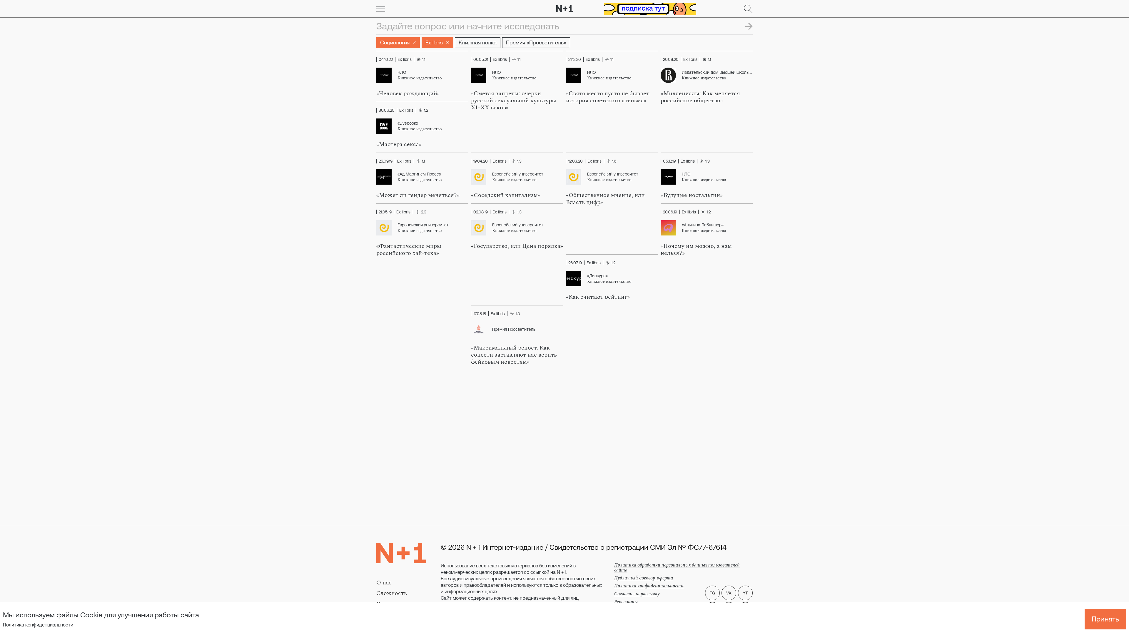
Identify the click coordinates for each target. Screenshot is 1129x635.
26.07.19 (575, 262)
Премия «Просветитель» (536, 42)
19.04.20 (480, 161)
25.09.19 (386, 161)
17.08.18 (479, 313)
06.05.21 (480, 59)
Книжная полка (478, 42)
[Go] (380, 8)
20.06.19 (670, 212)
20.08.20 (671, 59)
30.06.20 (387, 110)
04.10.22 (386, 59)
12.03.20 (575, 161)
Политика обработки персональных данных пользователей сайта (677, 568)
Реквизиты (626, 601)
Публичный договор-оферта (643, 577)
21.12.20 (574, 59)
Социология (395, 42)
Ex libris (434, 42)
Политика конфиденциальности (38, 624)
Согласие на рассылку (636, 593)
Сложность (391, 593)
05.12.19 (669, 161)
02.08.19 (480, 212)
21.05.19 (385, 212)
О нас (384, 582)
